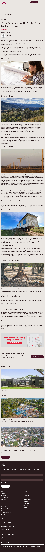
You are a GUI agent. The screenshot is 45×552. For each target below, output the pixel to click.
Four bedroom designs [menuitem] (6, 512)
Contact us (3, 326)
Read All (5, 457)
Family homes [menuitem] (26, 501)
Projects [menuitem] (3, 518)
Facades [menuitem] (3, 514)
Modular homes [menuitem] (27, 499)
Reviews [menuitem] (3, 502)
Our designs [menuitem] (4, 507)
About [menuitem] (2, 491)
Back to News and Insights (6, 14)
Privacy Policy (41, 549)
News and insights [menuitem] (6, 522)
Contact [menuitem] (25, 491)
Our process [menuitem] (3, 499)
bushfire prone (18, 130)
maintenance (34, 248)
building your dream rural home (22, 312)
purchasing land (7, 204)
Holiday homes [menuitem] (26, 503)
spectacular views (23, 125)
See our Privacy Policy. (5, 482)
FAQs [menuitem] (2, 501)
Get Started (34, 2)
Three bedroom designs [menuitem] (6, 510)
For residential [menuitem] (4, 495)
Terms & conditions (33, 549)
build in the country (33, 87)
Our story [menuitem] (3, 493)
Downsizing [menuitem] (25, 505)
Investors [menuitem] (25, 507)
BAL (39, 130)
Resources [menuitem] (26, 495)
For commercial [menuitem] (4, 497)
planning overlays (16, 87)
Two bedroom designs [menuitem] (5, 508)
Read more (3, 395)
